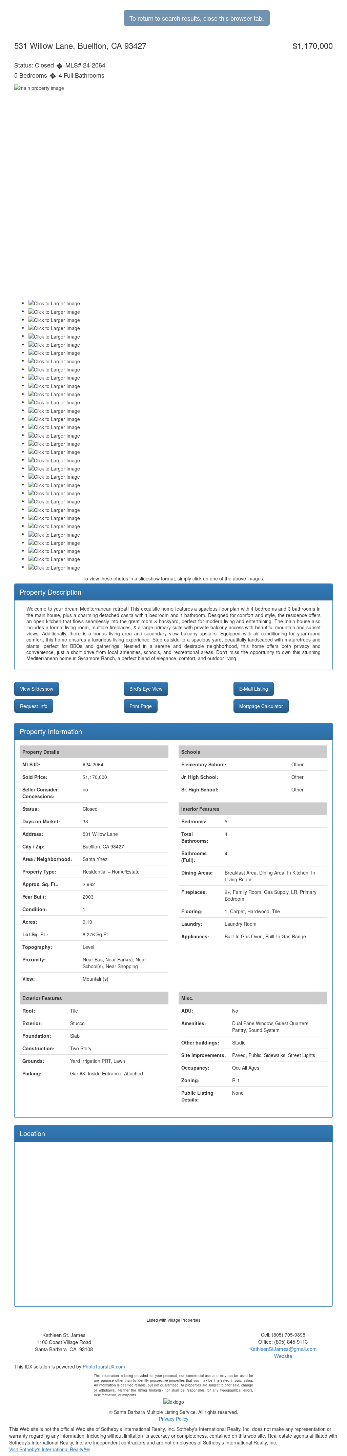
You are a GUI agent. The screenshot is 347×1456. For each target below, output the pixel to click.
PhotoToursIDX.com (104, 1366)
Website (283, 1355)
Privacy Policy (173, 1418)
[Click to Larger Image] (54, 303)
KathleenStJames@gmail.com (283, 1348)
